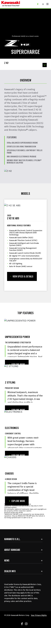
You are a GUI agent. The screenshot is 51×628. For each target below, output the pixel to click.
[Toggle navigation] (47, 4)
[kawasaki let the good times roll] (18, 4)
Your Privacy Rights (39, 615)
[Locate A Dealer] (39, 4)
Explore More (18, 364)
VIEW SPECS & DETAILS (23, 276)
